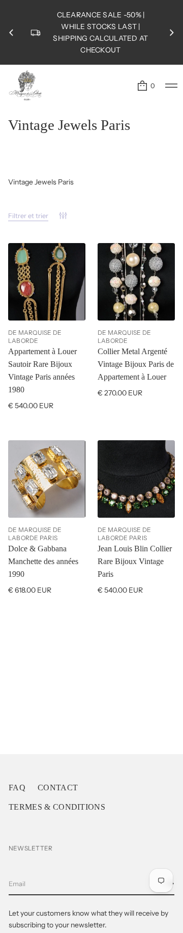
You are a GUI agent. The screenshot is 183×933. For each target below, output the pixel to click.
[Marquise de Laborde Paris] (25, 85)
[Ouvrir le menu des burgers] (171, 85)
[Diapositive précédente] (11, 32)
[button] (145, 85)
